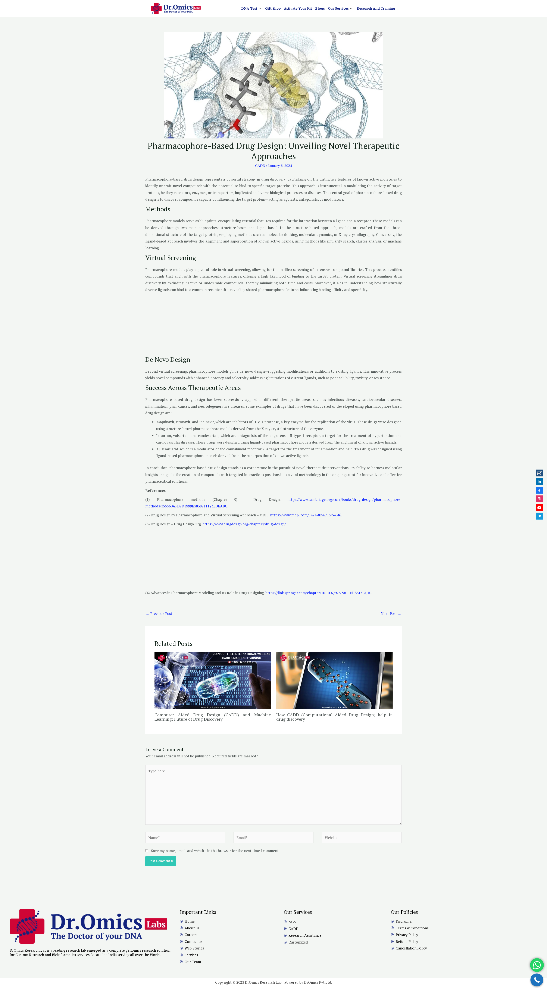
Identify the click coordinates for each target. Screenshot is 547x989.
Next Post (391, 613)
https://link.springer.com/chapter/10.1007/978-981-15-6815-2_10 (318, 592)
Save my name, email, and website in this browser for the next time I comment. (215, 850)
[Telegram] (539, 516)
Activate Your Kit (298, 8)
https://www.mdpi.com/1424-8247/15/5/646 (305, 515)
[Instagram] (539, 498)
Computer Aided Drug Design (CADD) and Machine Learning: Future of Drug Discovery (212, 717)
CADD (260, 166)
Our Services (338, 8)
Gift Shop (273, 8)
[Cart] (539, 472)
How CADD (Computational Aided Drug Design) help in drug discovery (334, 717)
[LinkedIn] (539, 481)
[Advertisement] (273, 325)
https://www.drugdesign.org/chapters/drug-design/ (244, 524)
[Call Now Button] (536, 979)
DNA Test (249, 8)
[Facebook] (539, 490)
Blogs (320, 8)
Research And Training (376, 8)
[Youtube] (539, 507)
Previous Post (159, 613)
